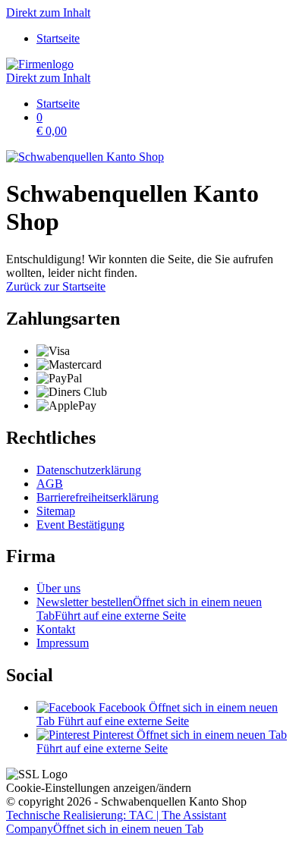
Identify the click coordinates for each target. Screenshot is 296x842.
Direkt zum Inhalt (48, 12)
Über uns (58, 588)
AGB (49, 483)
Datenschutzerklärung (88, 469)
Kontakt (55, 629)
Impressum (62, 642)
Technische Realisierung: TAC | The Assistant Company (116, 822)
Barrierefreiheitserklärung (97, 497)
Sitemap (55, 510)
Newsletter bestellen (149, 608)
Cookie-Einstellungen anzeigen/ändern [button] (98, 787)
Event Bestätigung (80, 524)
